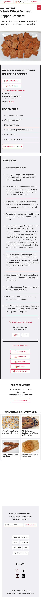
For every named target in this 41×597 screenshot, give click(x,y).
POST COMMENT (20, 400)
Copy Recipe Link (21, 371)
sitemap (31, 593)
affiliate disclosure (22, 593)
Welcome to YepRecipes (20, 537)
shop (26, 547)
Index (7, 8)
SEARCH (8, 2)
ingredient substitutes (20, 553)
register (15, 542)
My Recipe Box (21, 351)
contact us (24, 542)
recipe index (17, 547)
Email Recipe (21, 356)
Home (2, 8)
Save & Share (12, 86)
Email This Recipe (12, 81)
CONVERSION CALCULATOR (12, 146)
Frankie (11, 101)
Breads (13, 8)
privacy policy (11, 593)
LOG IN (35, 2)
